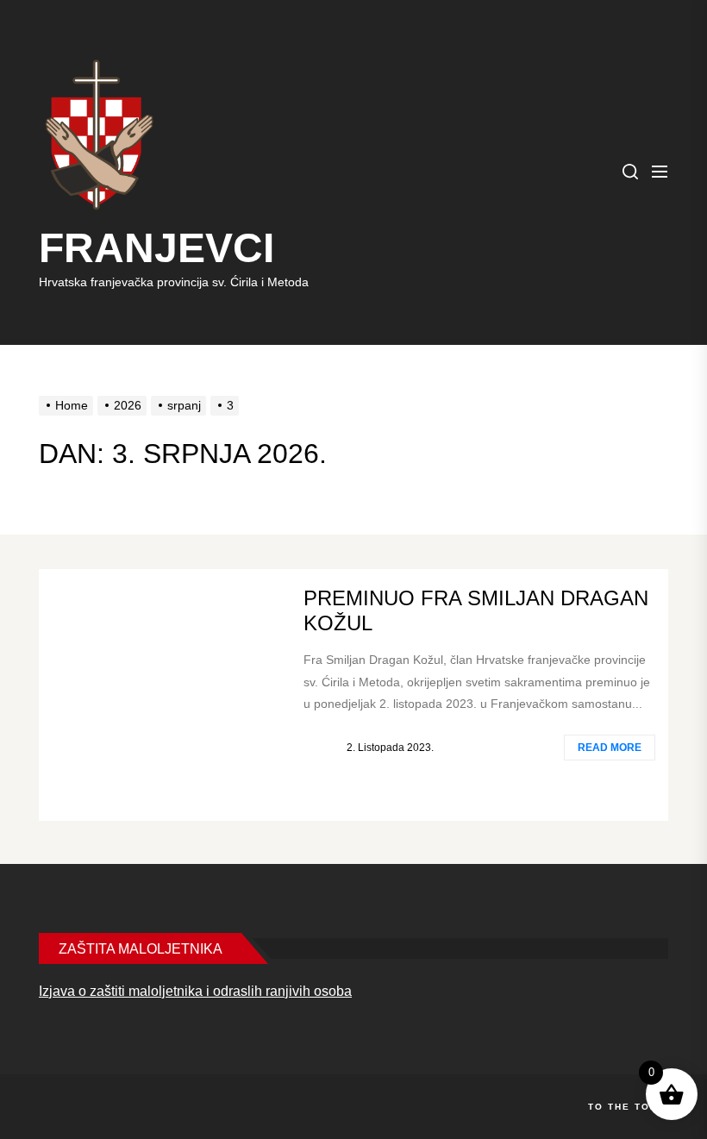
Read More (609, 748)
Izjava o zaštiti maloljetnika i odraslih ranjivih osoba (195, 991)
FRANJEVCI (156, 248)
